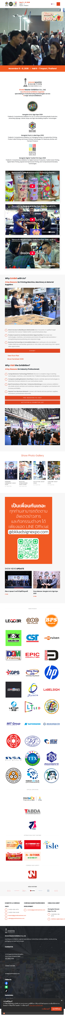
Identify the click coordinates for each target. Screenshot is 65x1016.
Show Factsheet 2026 (15, 359)
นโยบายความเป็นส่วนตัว (36, 1005)
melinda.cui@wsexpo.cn (58, 919)
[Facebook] (32, 983)
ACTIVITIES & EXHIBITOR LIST (32, 402)
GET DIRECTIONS (9, 958)
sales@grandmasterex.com (16, 918)
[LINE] (32, 987)
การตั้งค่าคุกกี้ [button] (46, 1009)
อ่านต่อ (6, 594)
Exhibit (32, 351)
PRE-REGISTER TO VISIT (32, 398)
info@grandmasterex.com (12, 973)
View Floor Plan (13, 356)
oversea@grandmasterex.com (36, 910)
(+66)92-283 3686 (10, 965)
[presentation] (57, 569)
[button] (47, 323)
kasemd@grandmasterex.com (17, 915)
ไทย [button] (53, 4)
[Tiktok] (32, 990)
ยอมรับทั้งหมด (56, 1009)
